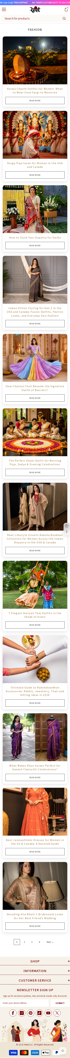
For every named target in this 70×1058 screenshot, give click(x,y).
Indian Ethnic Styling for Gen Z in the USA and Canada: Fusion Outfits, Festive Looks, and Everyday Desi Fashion (35, 311)
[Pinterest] (30, 1013)
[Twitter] (57, 1013)
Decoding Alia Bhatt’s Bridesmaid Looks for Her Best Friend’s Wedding (35, 916)
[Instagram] (21, 1013)
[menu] (4, 9)
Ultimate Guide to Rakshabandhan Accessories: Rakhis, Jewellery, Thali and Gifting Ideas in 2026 (35, 691)
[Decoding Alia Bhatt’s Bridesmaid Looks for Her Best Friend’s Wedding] (35, 886)
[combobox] (31, 18)
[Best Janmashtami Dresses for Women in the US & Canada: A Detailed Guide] (35, 812)
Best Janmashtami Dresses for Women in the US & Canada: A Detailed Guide (35, 842)
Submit (60, 1003)
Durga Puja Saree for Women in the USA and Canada (35, 165)
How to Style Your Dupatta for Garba (35, 237)
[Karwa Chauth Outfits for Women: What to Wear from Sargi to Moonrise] (35, 60)
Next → (50, 942)
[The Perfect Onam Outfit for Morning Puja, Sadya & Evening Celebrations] (35, 432)
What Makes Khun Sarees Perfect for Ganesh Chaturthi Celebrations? (34, 767)
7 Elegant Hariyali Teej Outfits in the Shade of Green (35, 615)
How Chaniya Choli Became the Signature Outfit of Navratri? (35, 388)
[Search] (64, 18)
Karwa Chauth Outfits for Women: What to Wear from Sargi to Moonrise (35, 90)
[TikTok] (39, 1013)
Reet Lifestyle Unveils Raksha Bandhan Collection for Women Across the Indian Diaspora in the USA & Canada (35, 538)
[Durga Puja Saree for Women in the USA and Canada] (35, 135)
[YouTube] (48, 1013)
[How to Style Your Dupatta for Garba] (35, 209)
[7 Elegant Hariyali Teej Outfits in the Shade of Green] (35, 585)
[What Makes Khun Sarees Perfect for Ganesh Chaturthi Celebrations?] (35, 737)
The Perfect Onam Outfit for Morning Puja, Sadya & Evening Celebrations (35, 462)
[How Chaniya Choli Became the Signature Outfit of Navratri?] (35, 358)
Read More (35, 100)
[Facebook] (12, 1013)
